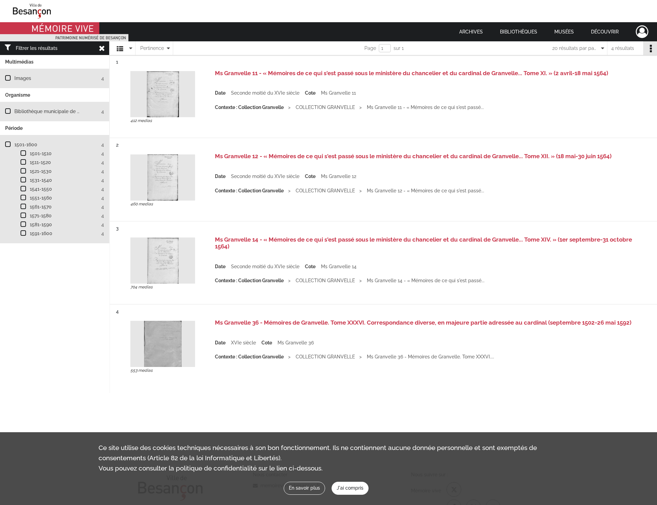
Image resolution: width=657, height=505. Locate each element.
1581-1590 (41, 224)
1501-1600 (25, 144)
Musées (564, 32)
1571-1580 (41, 215)
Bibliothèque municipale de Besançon (56, 111)
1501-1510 (41, 153)
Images (22, 78)
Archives (471, 32)
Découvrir (605, 32)
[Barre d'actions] (650, 48)
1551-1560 (41, 198)
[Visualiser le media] (162, 94)
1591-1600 (41, 233)
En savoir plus (304, 488)
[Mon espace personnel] (642, 31)
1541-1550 (41, 189)
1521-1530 (41, 171)
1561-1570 (41, 206)
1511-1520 (40, 162)
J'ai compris (350, 488)
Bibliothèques (518, 32)
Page (370, 48)
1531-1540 (41, 180)
